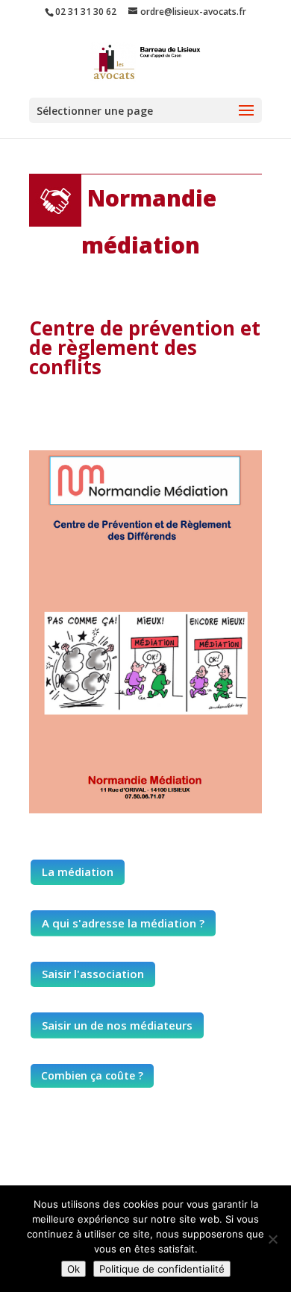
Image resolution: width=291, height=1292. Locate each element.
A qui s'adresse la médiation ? (123, 923)
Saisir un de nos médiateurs (117, 1025)
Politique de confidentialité (162, 1269)
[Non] (272, 1239)
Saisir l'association (93, 973)
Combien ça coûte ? (92, 1075)
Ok (73, 1269)
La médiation (77, 871)
